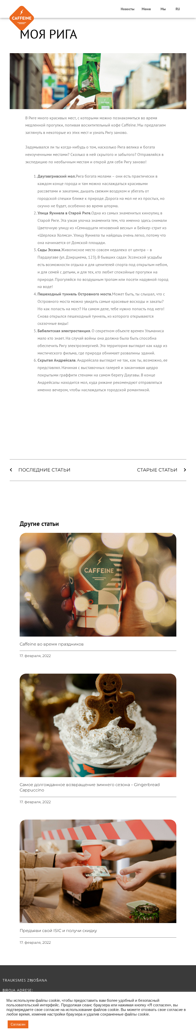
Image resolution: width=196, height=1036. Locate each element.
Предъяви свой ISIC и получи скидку (58, 930)
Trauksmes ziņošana (25, 980)
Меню (146, 9)
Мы (163, 9)
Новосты (127, 9)
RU (178, 9)
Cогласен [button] (18, 1024)
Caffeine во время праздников (52, 644)
